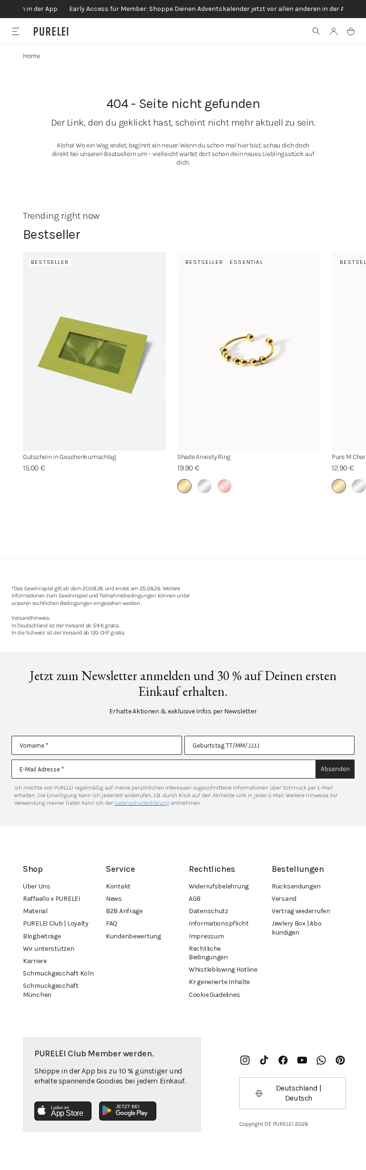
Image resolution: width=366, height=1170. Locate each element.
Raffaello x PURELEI (51, 899)
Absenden (335, 769)
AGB (195, 899)
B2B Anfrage (124, 911)
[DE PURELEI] (51, 31)
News (114, 899)
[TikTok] (264, 1060)
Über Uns (37, 886)
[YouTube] (302, 1060)
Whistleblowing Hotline (223, 969)
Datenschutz (208, 911)
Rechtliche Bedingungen (208, 953)
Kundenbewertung (133, 936)
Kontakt (118, 886)
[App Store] (63, 1111)
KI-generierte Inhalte (219, 982)
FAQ (111, 923)
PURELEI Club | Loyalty (56, 923)
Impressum (206, 936)
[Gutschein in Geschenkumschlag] (94, 351)
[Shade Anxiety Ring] (248, 351)
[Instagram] (245, 1060)
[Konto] (333, 31)
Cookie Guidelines (214, 995)
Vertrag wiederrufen (301, 911)
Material (35, 911)
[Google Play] (127, 1111)
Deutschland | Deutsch (299, 1092)
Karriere (35, 961)
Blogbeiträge (42, 936)
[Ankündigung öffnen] (183, 9)
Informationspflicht (219, 923)
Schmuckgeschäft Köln (58, 973)
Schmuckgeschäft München (51, 990)
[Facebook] (283, 1060)
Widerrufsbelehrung (219, 886)
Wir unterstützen (48, 949)
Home (31, 56)
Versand (284, 899)
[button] (316, 31)
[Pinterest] (340, 1060)
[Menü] (15, 31)
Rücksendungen (296, 886)
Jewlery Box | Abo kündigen (296, 927)
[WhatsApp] (321, 1060)
